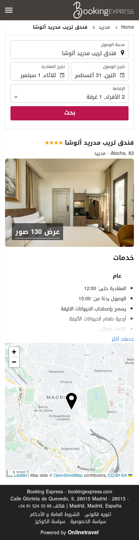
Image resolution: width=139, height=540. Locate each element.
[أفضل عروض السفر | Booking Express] (103, 10)
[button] (8, 10)
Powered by (69, 532)
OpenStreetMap (68, 475)
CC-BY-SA (117, 475)
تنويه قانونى (98, 514)
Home (127, 27)
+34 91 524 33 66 (35, 506)
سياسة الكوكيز (50, 521)
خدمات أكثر (123, 339)
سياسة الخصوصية (88, 521)
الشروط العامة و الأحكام (55, 514)
